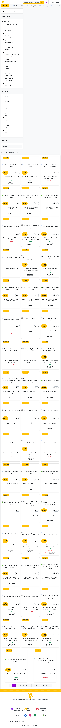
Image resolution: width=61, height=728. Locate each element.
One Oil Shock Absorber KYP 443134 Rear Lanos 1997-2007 (30, 609)
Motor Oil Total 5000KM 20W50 (50, 391)
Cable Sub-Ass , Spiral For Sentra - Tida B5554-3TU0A (11, 423)
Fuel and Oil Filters (9, 42)
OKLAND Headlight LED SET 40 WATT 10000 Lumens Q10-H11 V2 (50, 639)
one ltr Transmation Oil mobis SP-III (11, 514)
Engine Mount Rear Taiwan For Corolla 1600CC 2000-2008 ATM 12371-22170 (30, 393)
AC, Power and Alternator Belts (12, 54)
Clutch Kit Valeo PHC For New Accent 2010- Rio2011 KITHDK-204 (30, 239)
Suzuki (6, 132)
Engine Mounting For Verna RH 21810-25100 (30, 361)
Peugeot (7, 125)
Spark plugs (7, 35)
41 (43, 686)
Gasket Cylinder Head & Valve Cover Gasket (10, 25)
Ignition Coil (7, 40)
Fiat (5, 106)
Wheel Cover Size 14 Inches (11, 545)
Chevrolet (7, 101)
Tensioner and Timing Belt (10, 57)
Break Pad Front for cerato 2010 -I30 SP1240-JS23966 (50, 515)
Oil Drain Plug (8, 30)
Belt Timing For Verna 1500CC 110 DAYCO (11, 239)
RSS (33, 725)
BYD (6, 99)
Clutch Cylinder (8, 85)
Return (39, 702)
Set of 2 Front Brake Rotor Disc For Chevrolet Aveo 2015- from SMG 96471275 (30, 515)
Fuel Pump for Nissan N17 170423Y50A (30, 453)
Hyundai (6, 111)
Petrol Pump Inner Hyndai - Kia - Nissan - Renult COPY (16, 674)
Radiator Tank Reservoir (10, 76)
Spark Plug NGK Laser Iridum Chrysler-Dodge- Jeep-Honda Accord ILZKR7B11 (30, 270)
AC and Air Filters (8, 45)
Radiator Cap (8, 69)
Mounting (7, 33)
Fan (5, 71)
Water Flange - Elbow (9, 78)
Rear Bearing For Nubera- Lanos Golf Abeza (50, 484)
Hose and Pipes (8, 80)
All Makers (7, 97)
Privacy (28, 702)
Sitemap (37, 725)
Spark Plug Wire (8, 38)
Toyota (6, 135)
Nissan (6, 120)
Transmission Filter (9, 47)
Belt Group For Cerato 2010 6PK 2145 (50, 269)
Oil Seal (6, 28)
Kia (5, 113)
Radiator (7, 66)
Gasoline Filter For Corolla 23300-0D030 (30, 484)
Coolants (7, 59)
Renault (6, 128)
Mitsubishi (7, 118)
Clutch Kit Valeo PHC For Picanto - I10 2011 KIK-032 (11, 609)
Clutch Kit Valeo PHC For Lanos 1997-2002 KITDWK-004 (50, 177)
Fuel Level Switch (8, 52)
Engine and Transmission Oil (11, 61)
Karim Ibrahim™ (19, 723)
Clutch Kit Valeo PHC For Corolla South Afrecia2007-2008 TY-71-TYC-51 (49, 579)
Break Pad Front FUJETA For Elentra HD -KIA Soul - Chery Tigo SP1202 (11, 392)
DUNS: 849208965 (26, 725)
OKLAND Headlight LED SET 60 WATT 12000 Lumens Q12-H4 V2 (30, 578)
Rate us (44, 702)
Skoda (6, 130)
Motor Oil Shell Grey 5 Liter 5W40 (11, 453)
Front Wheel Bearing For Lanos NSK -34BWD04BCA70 (11, 361)
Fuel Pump (7, 50)
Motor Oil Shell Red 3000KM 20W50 (30, 177)
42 (46, 686)
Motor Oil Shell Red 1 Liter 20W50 (11, 177)
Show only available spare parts (12, 11)
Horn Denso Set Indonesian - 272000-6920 (11, 484)
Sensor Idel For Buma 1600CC (11, 330)
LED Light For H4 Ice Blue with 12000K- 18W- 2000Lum (11, 300)
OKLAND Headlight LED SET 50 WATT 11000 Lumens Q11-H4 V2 (30, 545)
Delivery (34, 702)
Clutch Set (7, 83)
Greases (7, 64)
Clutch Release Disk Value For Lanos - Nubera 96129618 (50, 208)
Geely (6, 108)
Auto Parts (4, 5)
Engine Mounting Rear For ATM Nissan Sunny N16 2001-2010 (30, 639)
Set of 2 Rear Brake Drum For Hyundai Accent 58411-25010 (11, 639)
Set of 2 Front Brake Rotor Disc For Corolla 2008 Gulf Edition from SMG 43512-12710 (45, 674)
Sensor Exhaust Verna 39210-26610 (30, 331)
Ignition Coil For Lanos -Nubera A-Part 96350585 (30, 208)
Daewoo (7, 104)
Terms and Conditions (20, 702)
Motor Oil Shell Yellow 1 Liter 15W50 (11, 208)
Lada (6, 116)
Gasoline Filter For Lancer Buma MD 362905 (30, 300)
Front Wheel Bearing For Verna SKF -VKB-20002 (31, 423)
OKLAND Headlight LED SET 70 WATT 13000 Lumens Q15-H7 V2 (11, 578)
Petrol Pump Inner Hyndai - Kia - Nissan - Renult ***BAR (50, 453)
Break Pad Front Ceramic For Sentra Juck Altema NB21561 (50, 545)
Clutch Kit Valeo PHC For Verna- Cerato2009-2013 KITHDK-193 (50, 423)
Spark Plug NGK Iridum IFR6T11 (11, 269)
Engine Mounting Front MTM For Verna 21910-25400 (49, 300)
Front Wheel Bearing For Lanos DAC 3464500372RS (50, 239)
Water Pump (7, 73)
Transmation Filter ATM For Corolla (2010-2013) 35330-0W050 (50, 361)
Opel (6, 123)
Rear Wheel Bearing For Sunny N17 (50, 330)
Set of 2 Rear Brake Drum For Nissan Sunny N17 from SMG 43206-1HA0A (50, 609)
